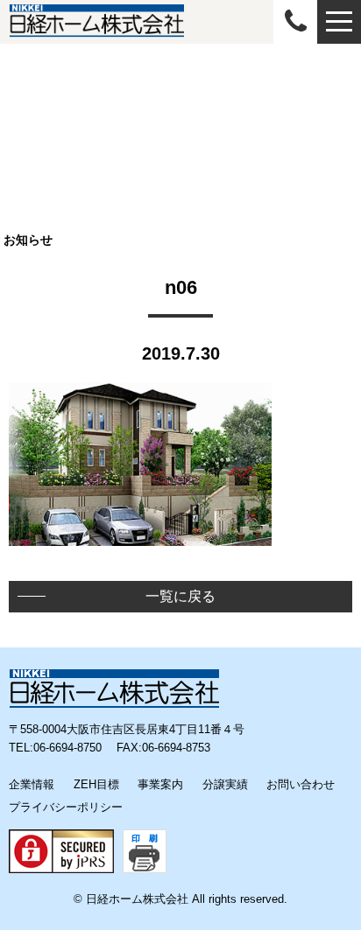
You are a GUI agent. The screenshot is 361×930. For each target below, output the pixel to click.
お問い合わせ (300, 784)
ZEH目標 (96, 784)
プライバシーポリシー (66, 807)
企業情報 (31, 784)
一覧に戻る (180, 596)
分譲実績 (225, 784)
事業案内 (160, 784)
